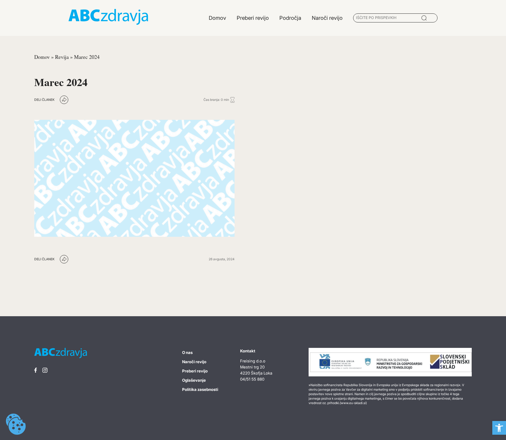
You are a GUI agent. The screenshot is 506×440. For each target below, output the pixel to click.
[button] (499, 428)
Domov (42, 56)
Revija (62, 56)
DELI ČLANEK (44, 100)
